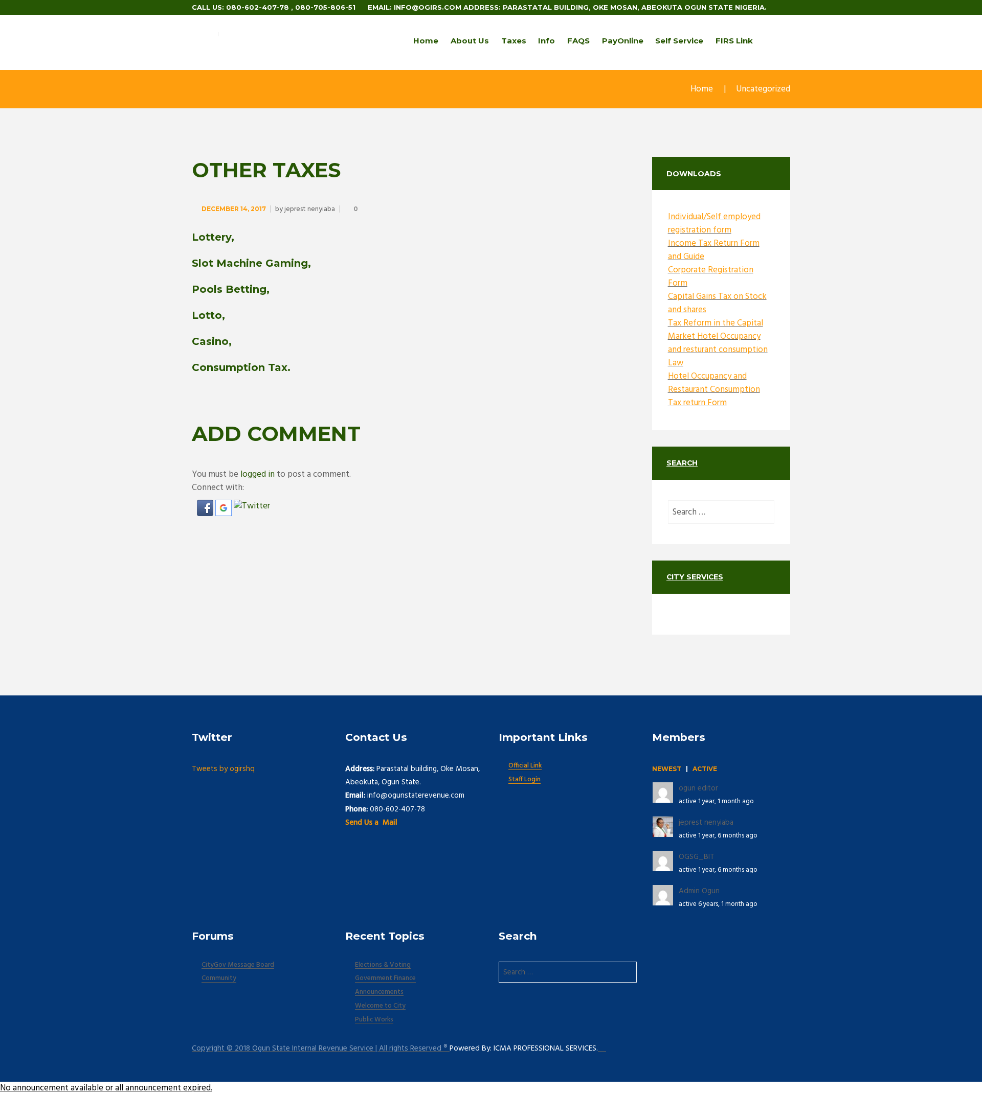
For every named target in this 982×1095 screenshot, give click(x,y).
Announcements (379, 992)
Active (705, 769)
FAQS (578, 40)
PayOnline (622, 40)
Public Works (374, 1019)
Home (425, 40)
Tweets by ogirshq (223, 769)
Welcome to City (380, 1006)
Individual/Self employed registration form (714, 223)
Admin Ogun (699, 891)
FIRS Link (734, 40)
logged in (257, 474)
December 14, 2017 (234, 209)
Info (546, 40)
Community (219, 978)
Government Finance (385, 978)
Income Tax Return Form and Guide (714, 250)
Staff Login (524, 779)
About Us (470, 40)
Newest (666, 769)
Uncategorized (763, 89)
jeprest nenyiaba (309, 209)
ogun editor (698, 788)
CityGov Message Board (238, 965)
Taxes (513, 40)
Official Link (525, 766)
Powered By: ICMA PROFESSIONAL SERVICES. (524, 1048)
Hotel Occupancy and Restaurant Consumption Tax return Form (714, 389)
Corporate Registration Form (710, 276)
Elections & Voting (383, 965)
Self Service (679, 40)
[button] (206, 506)
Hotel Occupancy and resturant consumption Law (718, 350)
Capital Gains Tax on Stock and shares (717, 303)
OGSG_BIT (697, 857)
